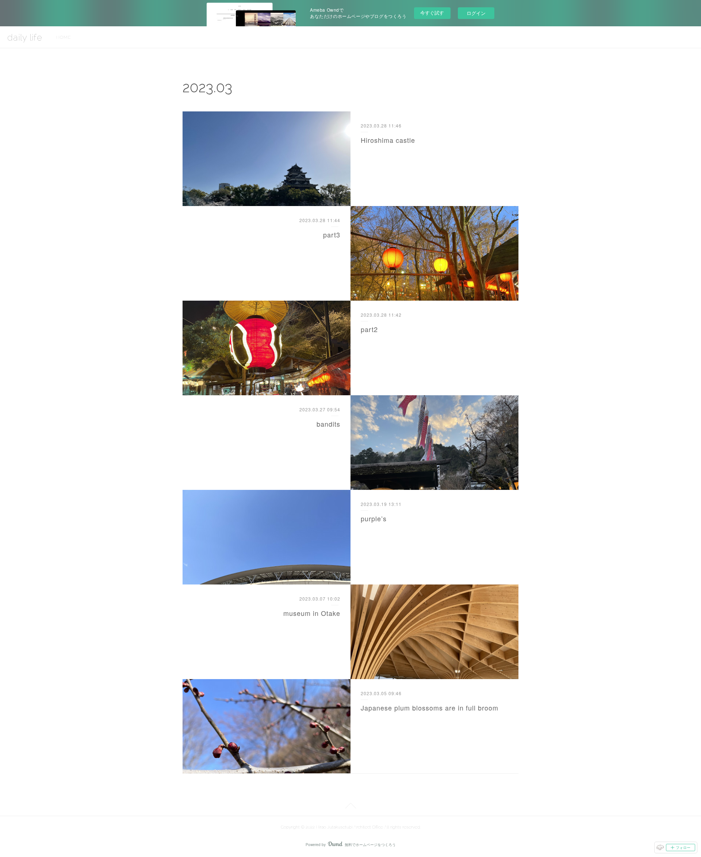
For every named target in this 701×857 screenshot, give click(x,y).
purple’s (374, 518)
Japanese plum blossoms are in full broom (429, 707)
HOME (63, 37)
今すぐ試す (432, 12)
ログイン (476, 12)
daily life (24, 37)
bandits (328, 423)
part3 (331, 234)
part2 (369, 329)
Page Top (350, 807)
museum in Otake (311, 613)
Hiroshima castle (388, 140)
